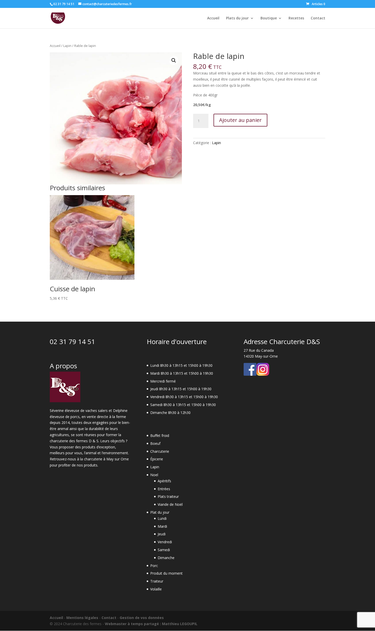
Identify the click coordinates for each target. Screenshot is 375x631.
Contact (318, 18)
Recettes (296, 18)
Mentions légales (82, 617)
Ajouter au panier (240, 120)
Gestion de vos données (142, 617)
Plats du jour (237, 18)
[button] (173, 60)
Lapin (67, 45)
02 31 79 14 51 (72, 341)
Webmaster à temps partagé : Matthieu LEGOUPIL (151, 623)
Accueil (213, 18)
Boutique (268, 18)
